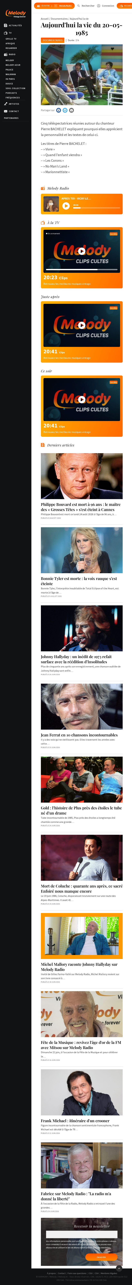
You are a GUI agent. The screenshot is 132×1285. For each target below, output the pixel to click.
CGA (97, 1273)
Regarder (11, 48)
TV (10, 33)
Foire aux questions (77, 1273)
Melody (10, 60)
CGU (91, 1273)
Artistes (14, 104)
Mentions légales (109, 1273)
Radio (12, 54)
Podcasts (11, 93)
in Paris (10, 79)
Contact (14, 111)
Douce (9, 83)
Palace (9, 69)
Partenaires (11, 118)
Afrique (10, 43)
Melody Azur (13, 65)
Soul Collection (15, 88)
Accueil (45, 18)
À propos (51, 1273)
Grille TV (11, 38)
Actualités (15, 25)
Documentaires (59, 18)
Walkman (11, 74)
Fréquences (13, 97)
